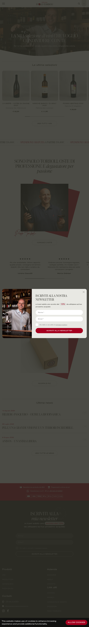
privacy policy (61, 325)
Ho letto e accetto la (53, 325)
